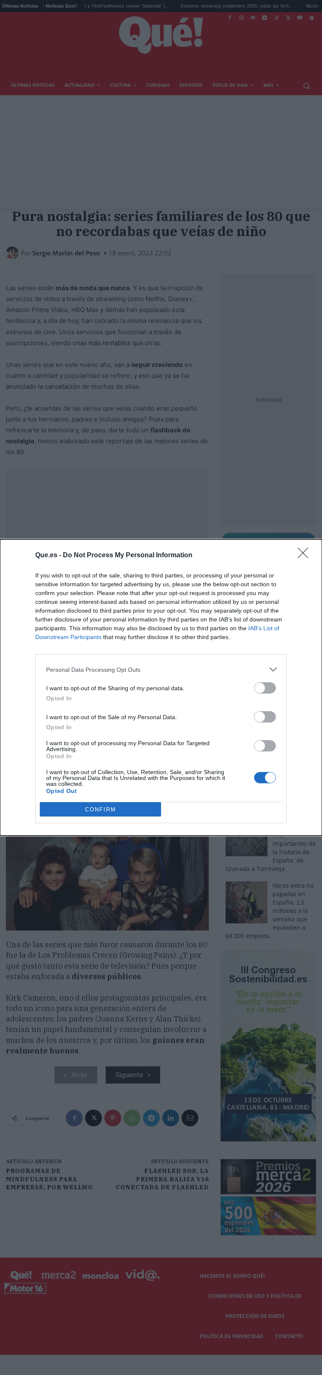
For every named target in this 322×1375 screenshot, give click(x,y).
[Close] (306, 556)
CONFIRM (100, 809)
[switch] (265, 688)
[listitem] (161, 669)
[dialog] (161, 687)
